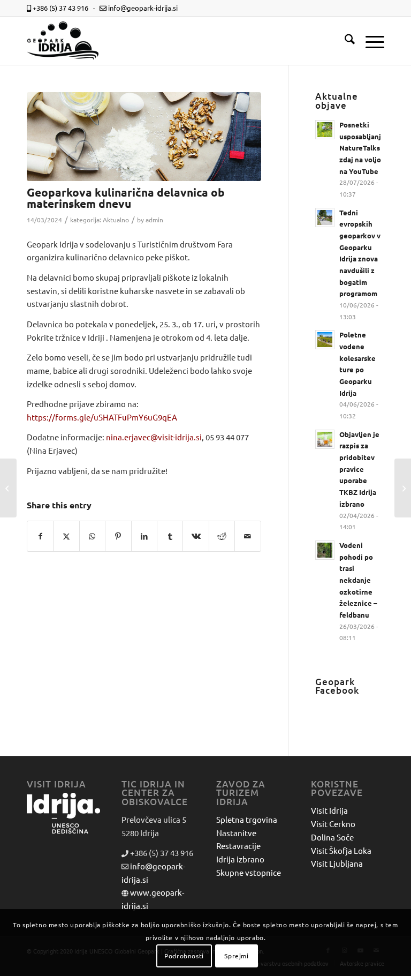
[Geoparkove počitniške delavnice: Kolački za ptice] (8, 488)
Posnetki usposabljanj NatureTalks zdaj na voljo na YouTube (360, 148)
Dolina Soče (332, 837)
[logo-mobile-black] (63, 41)
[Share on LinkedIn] (144, 536)
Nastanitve (236, 833)
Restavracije (238, 845)
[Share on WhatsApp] (92, 536)
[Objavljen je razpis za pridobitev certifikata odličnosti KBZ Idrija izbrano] (402, 488)
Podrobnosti (184, 955)
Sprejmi (236, 955)
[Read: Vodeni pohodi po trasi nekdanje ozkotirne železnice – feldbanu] (324, 550)
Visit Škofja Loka (341, 850)
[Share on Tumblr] (169, 536)
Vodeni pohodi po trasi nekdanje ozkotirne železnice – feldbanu (358, 579)
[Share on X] (66, 536)
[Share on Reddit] (221, 536)
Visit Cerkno (333, 824)
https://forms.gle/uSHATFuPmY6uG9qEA (102, 417)
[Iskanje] (344, 41)
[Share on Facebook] (40, 536)
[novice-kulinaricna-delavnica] (144, 136)
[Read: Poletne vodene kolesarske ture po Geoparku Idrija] (324, 339)
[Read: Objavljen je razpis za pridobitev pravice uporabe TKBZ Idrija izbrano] (324, 439)
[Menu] (369, 41)
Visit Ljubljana (337, 863)
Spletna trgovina (246, 819)
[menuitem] (344, 41)
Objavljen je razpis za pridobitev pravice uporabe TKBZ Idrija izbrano (359, 469)
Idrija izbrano (240, 859)
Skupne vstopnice (248, 872)
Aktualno (116, 219)
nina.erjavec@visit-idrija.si (154, 437)
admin (154, 219)
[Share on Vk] (195, 536)
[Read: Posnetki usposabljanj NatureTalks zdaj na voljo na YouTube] (324, 129)
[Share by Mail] (248, 536)
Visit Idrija (329, 810)
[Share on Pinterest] (118, 536)
